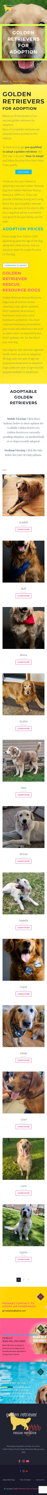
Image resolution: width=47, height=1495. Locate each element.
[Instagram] (23, 1461)
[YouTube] (27, 1471)
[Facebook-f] (19, 1461)
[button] (28, 1280)
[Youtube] (27, 1461)
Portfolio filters (4, 470)
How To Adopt (25, 1480)
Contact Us (40, 1480)
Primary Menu (42, 9)
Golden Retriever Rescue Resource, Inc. (28, 1489)
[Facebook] (20, 1471)
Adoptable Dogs (9, 1480)
